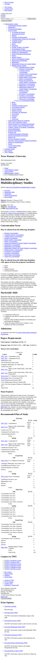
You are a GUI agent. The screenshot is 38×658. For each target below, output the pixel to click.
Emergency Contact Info (11, 585)
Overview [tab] (7, 190)
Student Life (11, 137)
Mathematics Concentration (27, 85)
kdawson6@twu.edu (12, 208)
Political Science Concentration (24, 91)
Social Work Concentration (27, 97)
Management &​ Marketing (19, 60)
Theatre (14, 117)
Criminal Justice (16, 42)
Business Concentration (26, 69)
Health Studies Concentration (27, 77)
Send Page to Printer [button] (10, 606)
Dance (14, 44)
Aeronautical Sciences (18, 34)
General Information (14, 129)
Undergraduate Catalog (11, 24)
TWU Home (8, 7)
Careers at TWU (9, 580)
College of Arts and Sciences (16, 213)
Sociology (15, 115)
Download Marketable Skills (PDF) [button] (14, 627)
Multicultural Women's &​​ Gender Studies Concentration (28, 88)
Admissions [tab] (7, 194)
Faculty (10, 144)
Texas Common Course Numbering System (20, 125)
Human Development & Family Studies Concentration (20, 243)
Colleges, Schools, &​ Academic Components (21, 127)
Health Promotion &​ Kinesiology (21, 54)
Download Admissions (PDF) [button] (13, 635)
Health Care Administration (20, 52)
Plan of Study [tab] (8, 197)
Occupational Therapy (18, 107)
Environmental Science (18, 49)
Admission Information (15, 29)
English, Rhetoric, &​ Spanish (20, 47)
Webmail (7, 575)
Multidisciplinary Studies (19, 65)
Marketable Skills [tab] (9, 192)
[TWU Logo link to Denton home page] (3, 15)
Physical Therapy (17, 109)
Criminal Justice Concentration (28, 74)
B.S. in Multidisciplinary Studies (24, 67)
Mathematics (15, 62)
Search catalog (5, 18)
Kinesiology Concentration (27, 84)
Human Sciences (17, 57)
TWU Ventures (8, 152)
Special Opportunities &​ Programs (18, 135)
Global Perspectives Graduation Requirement (21, 124)
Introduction (11, 27)
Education (15, 45)
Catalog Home (8, 9)
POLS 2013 (4, 376)
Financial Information (14, 130)
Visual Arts (15, 119)
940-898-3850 (12, 207)
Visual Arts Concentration (26, 99)
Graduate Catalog (9, 149)
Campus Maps (12, 147)
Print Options (8, 10)
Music (13, 102)
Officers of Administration (15, 142)
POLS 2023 (4, 378)
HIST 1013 (4, 369)
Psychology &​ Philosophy (19, 112)
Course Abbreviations (14, 145)
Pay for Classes (8, 582)
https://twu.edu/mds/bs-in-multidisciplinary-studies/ (21, 187)
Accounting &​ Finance (18, 32)
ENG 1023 (4, 358)
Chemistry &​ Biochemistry (19, 37)
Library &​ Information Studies (20, 59)
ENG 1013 (4, 356)
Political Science (16, 110)
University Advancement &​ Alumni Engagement (22, 140)
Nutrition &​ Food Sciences (19, 105)
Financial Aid (12, 132)
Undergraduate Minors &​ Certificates (19, 120)
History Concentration (25, 79)
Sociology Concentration (26, 95)
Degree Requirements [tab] (10, 195)
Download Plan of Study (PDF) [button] (13, 651)
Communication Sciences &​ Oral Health (23, 39)
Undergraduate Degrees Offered (17, 25)
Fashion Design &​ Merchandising (21, 50)
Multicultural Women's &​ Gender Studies (24, 64)
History (14, 55)
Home (6, 168)
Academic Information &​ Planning (18, 134)
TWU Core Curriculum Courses (17, 122)
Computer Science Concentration (24, 71)
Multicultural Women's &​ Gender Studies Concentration (20, 248)
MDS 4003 (4, 407)
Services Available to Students (17, 139)
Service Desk (8, 577)
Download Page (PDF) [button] (11, 612)
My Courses (8, 572)
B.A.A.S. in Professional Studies (25, 100)
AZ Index (7, 4)
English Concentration (25, 75)
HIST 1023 (4, 373)
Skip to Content (9, 2)
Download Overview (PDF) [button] (12, 620)
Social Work (15, 114)
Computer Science (17, 40)
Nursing (14, 104)
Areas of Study (12, 30)
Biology (14, 35)
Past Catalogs (8, 150)
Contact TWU (8, 583)
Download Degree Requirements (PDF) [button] (16, 643)
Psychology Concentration (27, 94)
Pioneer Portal (8, 573)
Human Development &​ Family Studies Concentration (27, 81)
